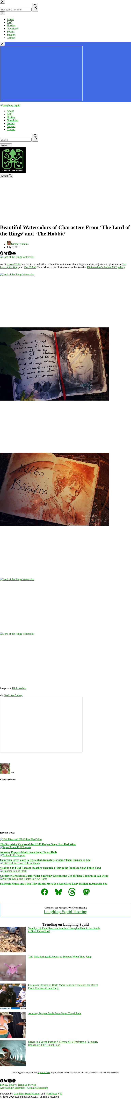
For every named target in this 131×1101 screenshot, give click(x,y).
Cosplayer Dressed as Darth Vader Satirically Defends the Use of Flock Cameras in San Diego (54, 875)
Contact (11, 129)
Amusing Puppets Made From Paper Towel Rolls (28, 852)
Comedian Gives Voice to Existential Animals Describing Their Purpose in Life (45, 860)
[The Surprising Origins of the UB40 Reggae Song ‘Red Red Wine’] (21, 839)
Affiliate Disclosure (37, 1087)
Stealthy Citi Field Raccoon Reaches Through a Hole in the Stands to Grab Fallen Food (50, 867)
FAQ (9, 114)
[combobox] (16, 140)
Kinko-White (14, 264)
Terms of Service (27, 1084)
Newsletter (12, 120)
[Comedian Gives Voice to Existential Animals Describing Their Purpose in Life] (12, 855)
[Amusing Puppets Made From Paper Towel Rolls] (15, 847)
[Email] (14, 253)
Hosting (11, 117)
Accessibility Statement (12, 1087)
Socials (10, 123)
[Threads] (10, 253)
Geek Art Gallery (13, 695)
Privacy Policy (8, 1084)
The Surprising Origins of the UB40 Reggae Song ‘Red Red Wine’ (38, 844)
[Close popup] (2, 44)
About (10, 110)
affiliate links (44, 1072)
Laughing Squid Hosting (65, 911)
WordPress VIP (54, 1093)
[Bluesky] (6, 253)
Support (11, 126)
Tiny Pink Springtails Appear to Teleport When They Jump (60, 956)
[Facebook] (2, 253)
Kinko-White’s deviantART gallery (106, 267)
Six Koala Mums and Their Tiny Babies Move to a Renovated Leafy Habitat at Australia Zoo (53, 883)
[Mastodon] (14, 1081)
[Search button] (35, 138)
